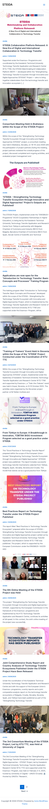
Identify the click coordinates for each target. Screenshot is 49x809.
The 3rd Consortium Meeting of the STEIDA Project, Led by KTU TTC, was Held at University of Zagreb (25, 744)
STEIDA (7, 4)
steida (5, 41)
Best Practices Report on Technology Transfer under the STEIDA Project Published (22, 514)
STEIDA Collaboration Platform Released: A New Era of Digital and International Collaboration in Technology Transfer (25, 48)
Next (24, 791)
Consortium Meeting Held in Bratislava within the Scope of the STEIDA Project (23, 125)
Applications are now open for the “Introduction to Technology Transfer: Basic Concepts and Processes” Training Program (25, 278)
